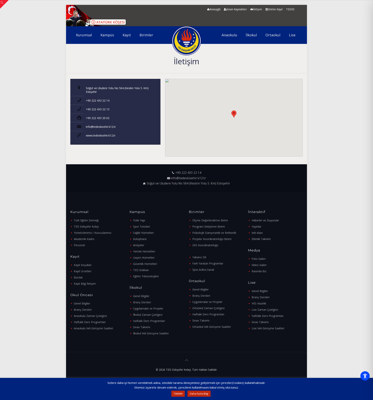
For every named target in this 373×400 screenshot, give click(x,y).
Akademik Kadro (84, 239)
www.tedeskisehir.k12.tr (100, 135)
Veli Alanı (257, 233)
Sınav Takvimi (141, 327)
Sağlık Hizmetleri (143, 233)
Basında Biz (259, 271)
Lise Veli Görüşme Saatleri (268, 328)
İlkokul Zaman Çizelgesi (147, 315)
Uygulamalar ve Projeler (148, 308)
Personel (79, 245)
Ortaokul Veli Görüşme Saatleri (211, 327)
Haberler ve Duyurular (265, 220)
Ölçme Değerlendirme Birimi (210, 220)
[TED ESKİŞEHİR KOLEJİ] (186, 40)
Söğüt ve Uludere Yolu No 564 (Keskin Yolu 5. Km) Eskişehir (188, 183)
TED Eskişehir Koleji (86, 226)
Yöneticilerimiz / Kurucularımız (92, 233)
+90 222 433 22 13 (97, 109)
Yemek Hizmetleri (144, 251)
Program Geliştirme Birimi (208, 226)
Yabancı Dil (199, 257)
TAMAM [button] (178, 393)
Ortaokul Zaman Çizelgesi (208, 308)
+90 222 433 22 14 (97, 100)
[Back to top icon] (186, 360)
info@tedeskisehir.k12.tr (101, 127)
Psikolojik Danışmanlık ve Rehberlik (214, 233)
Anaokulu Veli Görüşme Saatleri (93, 328)
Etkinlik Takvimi (261, 239)
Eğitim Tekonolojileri (146, 276)
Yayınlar (256, 226)
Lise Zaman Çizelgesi (265, 309)
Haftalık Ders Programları (90, 322)
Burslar (78, 277)
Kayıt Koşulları (83, 265)
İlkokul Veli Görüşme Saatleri (151, 333)
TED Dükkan (141, 270)
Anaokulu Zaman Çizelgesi (90, 316)
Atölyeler (138, 245)
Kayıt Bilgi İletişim (85, 283)
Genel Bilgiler (82, 303)
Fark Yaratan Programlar (207, 263)
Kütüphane (140, 239)
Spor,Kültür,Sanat (203, 269)
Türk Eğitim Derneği (86, 220)
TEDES (290, 9)
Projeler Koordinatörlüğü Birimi (211, 239)
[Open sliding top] (4, 4)
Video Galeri (259, 265)
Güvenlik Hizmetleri (145, 264)
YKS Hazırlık (259, 303)
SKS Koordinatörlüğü (205, 245)
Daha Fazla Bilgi (199, 393)
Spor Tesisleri (141, 226)
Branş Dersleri (83, 309)
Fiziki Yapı (139, 220)
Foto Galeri (259, 259)
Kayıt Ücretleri (82, 271)
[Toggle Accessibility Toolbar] (365, 376)
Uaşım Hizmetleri (143, 257)
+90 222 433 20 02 (97, 118)
